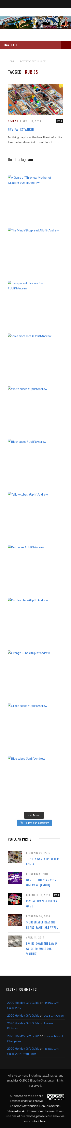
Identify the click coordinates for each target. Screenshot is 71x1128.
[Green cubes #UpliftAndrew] (34, 729)
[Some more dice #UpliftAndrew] (34, 360)
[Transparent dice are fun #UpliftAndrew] (34, 307)
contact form (37, 1121)
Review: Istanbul (21, 129)
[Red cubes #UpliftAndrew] (34, 571)
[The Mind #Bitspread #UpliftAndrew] (34, 254)
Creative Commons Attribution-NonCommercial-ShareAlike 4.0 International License (34, 1106)
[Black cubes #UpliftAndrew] (34, 465)
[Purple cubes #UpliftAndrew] (34, 624)
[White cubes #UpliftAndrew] (34, 412)
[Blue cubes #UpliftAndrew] (34, 782)
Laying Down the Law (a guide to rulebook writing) (42, 948)
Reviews (13, 121)
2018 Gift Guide (54, 1015)
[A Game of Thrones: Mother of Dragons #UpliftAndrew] (34, 201)
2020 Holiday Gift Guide (23, 1002)
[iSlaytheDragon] (35, 22)
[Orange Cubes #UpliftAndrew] (34, 676)
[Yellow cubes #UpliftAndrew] (34, 518)
